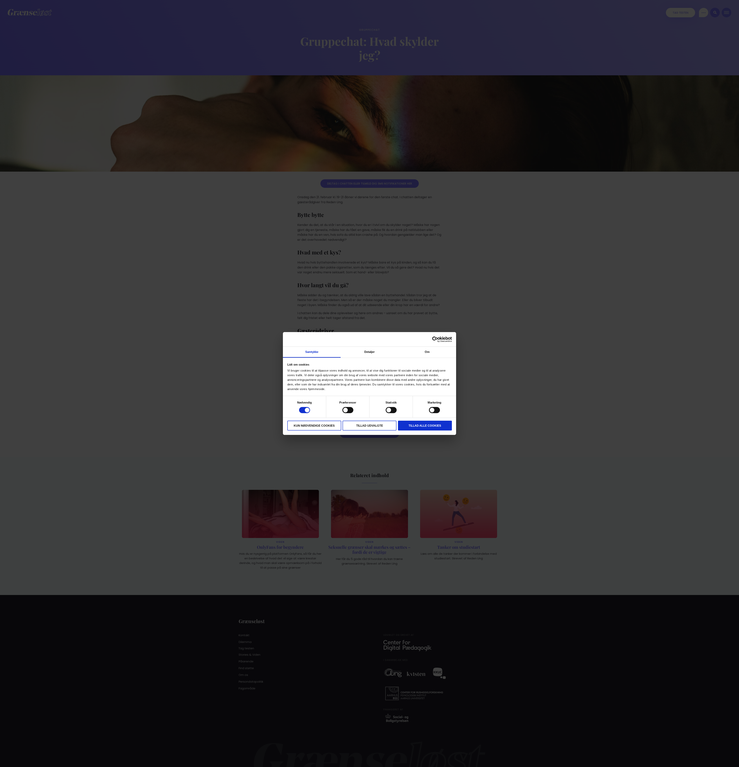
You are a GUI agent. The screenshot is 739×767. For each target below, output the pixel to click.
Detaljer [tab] (369, 351)
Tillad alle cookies (425, 425)
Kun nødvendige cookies (314, 425)
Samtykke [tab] (312, 351)
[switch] (347, 410)
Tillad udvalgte (369, 425)
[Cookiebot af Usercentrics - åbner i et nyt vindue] (435, 339)
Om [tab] (427, 351)
